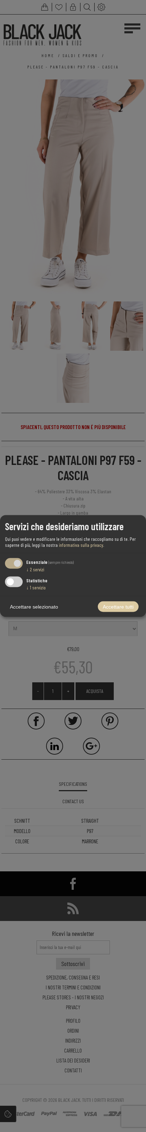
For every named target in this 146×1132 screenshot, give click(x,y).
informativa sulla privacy (81, 545)
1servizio (36, 587)
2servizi (35, 569)
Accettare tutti (118, 607)
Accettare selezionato (34, 607)
